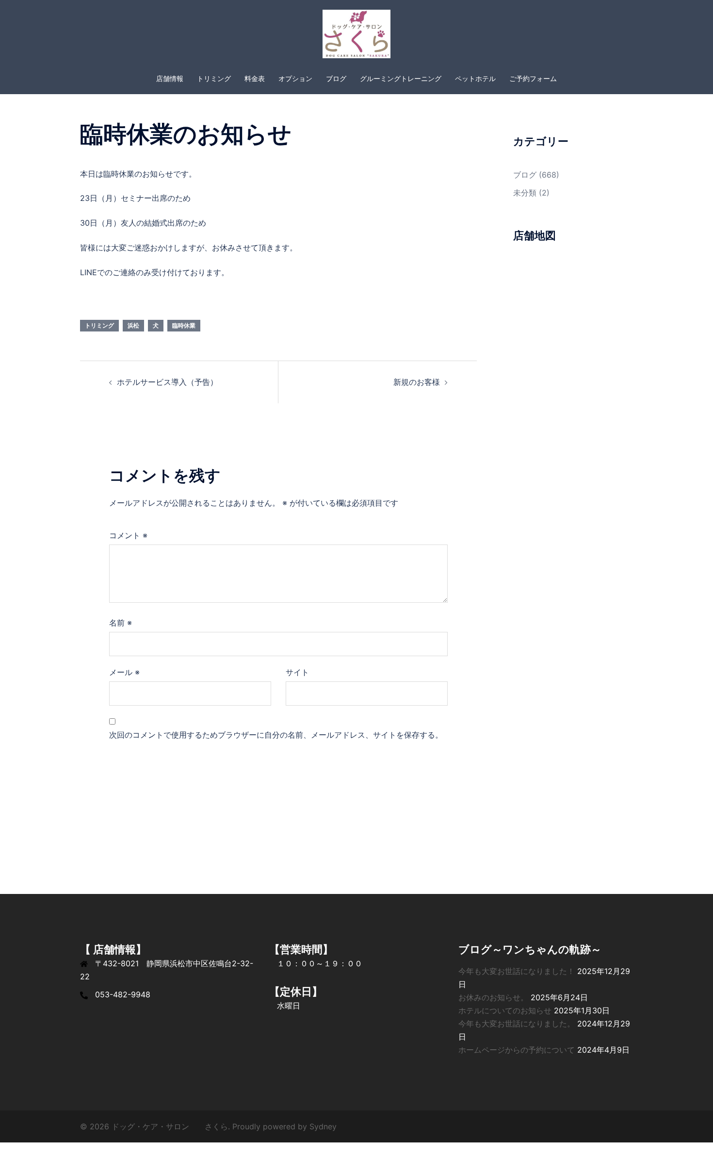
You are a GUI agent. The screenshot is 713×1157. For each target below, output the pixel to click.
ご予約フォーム (533, 78)
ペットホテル (475, 78)
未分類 (524, 193)
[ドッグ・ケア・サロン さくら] (356, 37)
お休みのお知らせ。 (493, 997)
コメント (128, 535)
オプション (295, 78)
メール (124, 672)
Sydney (323, 1126)
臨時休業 (183, 325)
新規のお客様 (416, 382)
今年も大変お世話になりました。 (516, 1023)
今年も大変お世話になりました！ (516, 971)
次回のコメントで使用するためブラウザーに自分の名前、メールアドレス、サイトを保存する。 (276, 735)
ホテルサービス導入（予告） (167, 382)
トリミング (214, 78)
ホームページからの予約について (516, 1050)
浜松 (133, 325)
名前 (120, 623)
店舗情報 (169, 78)
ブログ (336, 78)
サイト (297, 672)
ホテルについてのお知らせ (504, 1010)
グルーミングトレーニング (400, 78)
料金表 (254, 78)
